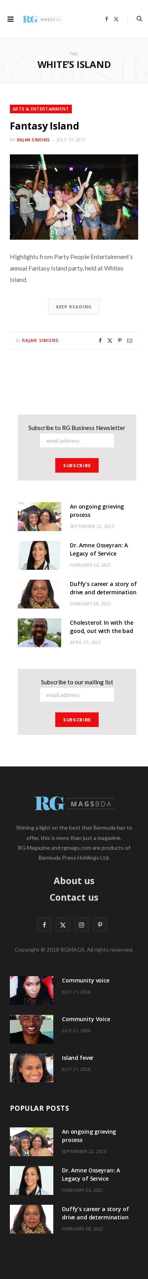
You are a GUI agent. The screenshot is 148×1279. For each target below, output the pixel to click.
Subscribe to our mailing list (77, 682)
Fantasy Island (44, 125)
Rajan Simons (33, 140)
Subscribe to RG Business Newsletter (77, 427)
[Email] (129, 340)
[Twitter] (109, 340)
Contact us (74, 897)
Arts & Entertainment (41, 109)
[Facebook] (100, 340)
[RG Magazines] (42, 19)
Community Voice (86, 1019)
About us (74, 880)
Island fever (78, 1057)
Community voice (85, 980)
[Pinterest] (120, 340)
